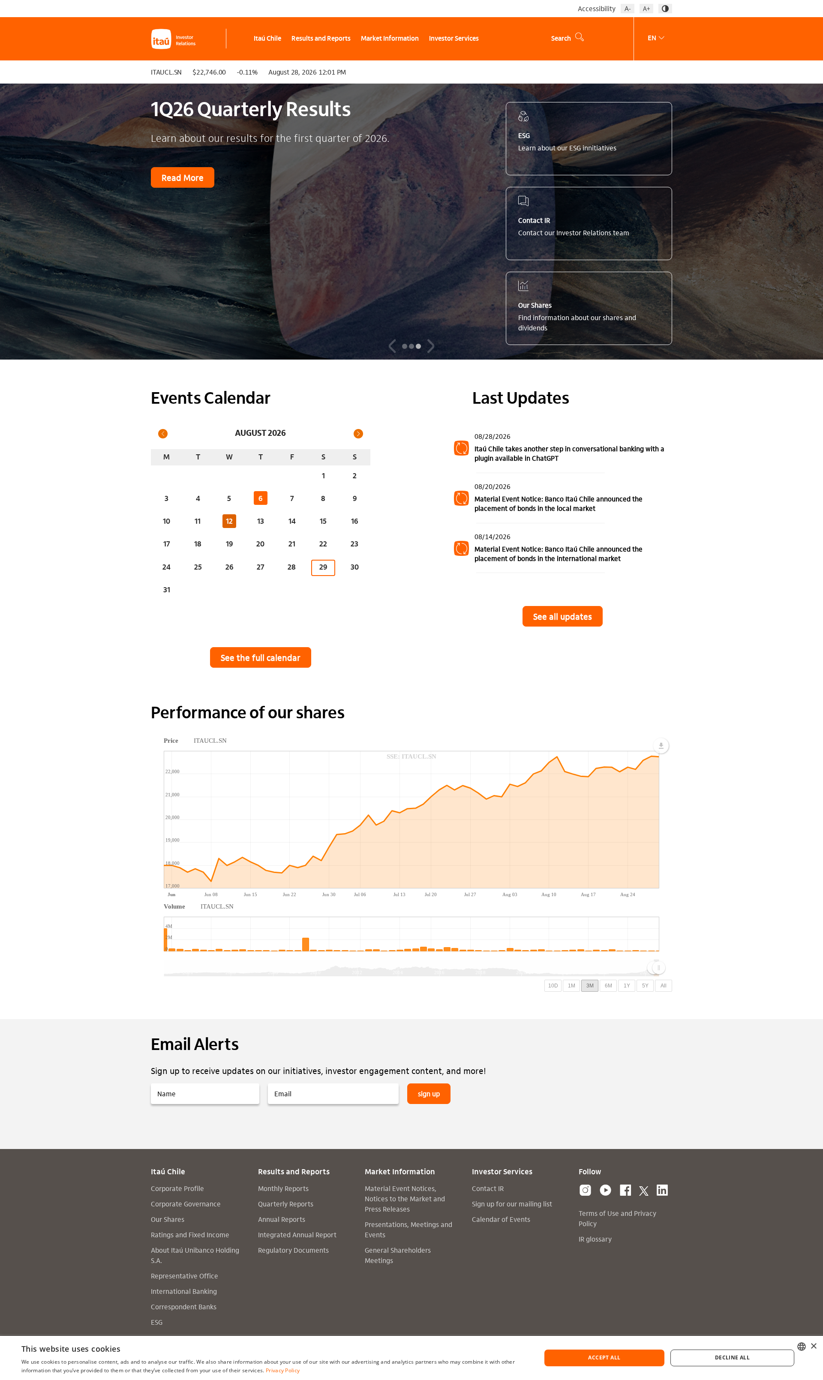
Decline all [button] (732, 1357)
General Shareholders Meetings (398, 1255)
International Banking (184, 1291)
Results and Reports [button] (321, 39)
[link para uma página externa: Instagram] (585, 1190)
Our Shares (167, 1219)
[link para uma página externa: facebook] (625, 1190)
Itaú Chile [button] (267, 39)
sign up (429, 1093)
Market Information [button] (390, 39)
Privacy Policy (283, 1370)
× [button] (813, 1346)
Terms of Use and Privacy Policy (617, 1218)
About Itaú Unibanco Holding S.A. (195, 1255)
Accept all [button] (604, 1357)
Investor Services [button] (454, 39)
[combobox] (801, 1346)
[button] (627, 8)
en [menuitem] (652, 37)
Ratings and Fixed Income (190, 1234)
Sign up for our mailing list (512, 1203)
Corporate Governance (186, 1203)
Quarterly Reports (285, 1203)
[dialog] (411, 1358)
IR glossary (595, 1238)
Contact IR (488, 1188)
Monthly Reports (283, 1188)
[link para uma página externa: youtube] (605, 1190)
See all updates (562, 616)
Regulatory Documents (293, 1249)
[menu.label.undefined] (661, 745)
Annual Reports (281, 1219)
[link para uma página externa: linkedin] (662, 1190)
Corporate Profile (177, 1188)
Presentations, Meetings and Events (408, 1229)
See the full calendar (260, 657)
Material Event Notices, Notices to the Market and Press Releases (405, 1198)
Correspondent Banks (183, 1306)
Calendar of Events (501, 1219)
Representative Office (184, 1275)
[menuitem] (263, 38)
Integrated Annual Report (297, 1234)
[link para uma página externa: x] (644, 1190)
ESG (156, 1321)
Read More (183, 177)
